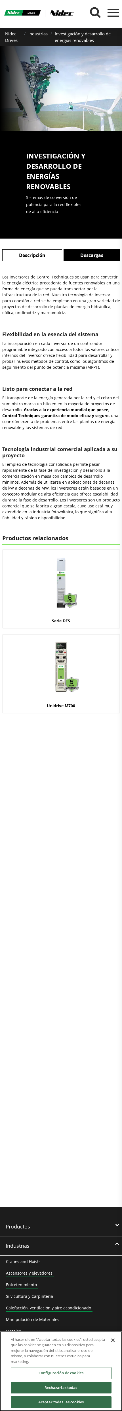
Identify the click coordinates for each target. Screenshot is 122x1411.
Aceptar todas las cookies (61, 1401)
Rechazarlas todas (61, 1387)
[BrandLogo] (22, 13)
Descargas (91, 255)
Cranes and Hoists (23, 1261)
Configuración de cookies (61, 1372)
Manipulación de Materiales (32, 1319)
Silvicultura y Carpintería (29, 1296)
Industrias (38, 34)
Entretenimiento (21, 1284)
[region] (61, 1371)
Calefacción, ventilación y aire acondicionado (48, 1308)
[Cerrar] (113, 1340)
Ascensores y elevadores (29, 1273)
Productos (18, 1226)
